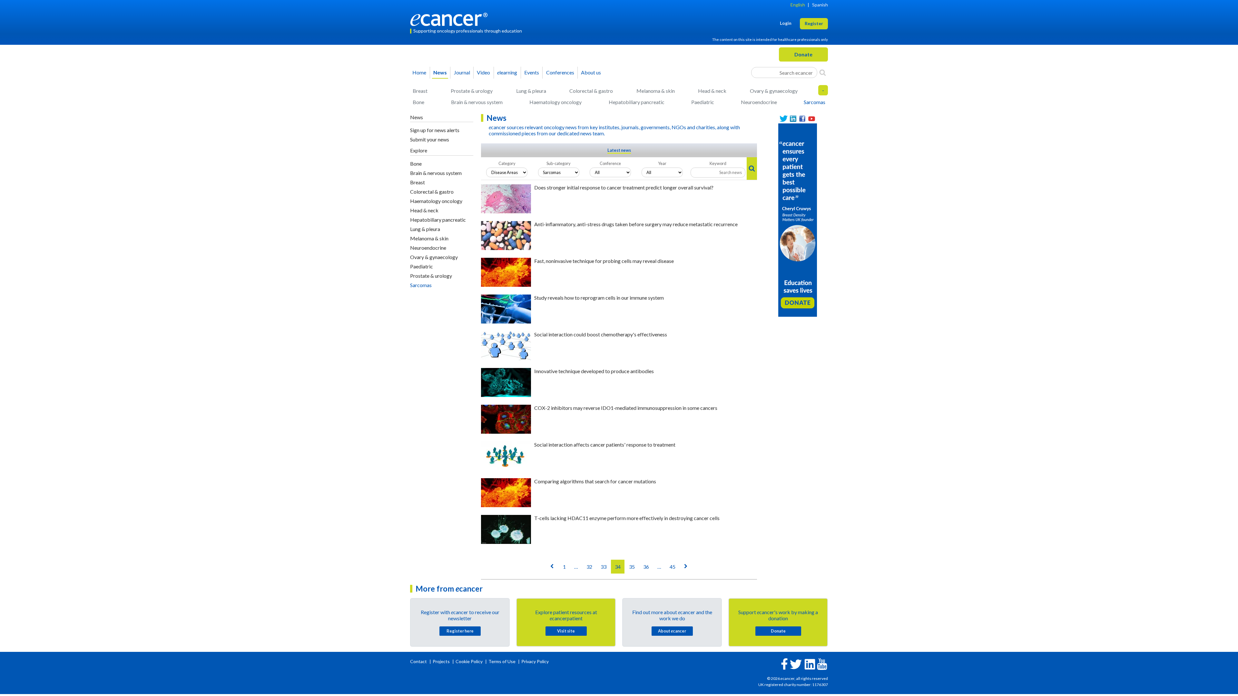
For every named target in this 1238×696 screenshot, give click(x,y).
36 (646, 567)
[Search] (822, 72)
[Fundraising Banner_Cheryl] (797, 219)
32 (589, 567)
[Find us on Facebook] (802, 119)
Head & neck (712, 91)
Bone (418, 102)
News (440, 72)
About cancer (672, 630)
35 (632, 567)
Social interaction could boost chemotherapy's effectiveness (600, 334)
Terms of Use (502, 661)
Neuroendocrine (759, 102)
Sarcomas (814, 102)
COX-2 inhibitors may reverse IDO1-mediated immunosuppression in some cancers (625, 408)
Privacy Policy (535, 661)
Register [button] (814, 23)
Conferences (560, 72)
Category (507, 163)
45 (672, 567)
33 (603, 567)
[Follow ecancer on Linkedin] (809, 663)
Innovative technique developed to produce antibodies (594, 371)
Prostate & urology (472, 91)
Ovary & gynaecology (774, 91)
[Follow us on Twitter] (784, 119)
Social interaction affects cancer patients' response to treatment (604, 444)
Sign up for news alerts (434, 130)
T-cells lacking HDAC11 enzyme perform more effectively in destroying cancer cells (627, 518)
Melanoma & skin (655, 91)
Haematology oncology (555, 102)
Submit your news (429, 139)
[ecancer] (450, 18)
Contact (419, 661)
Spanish (820, 4)
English (798, 4)
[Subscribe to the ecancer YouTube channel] (822, 663)
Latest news (619, 150)
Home (419, 72)
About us (591, 72)
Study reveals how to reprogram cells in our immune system (599, 298)
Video (483, 72)
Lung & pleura (531, 91)
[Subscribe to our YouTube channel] (812, 119)
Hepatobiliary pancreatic (636, 102)
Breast (420, 91)
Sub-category (558, 163)
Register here (460, 630)
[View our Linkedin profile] (793, 119)
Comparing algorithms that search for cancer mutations (595, 481)
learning (507, 72)
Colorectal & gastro (591, 91)
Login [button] (785, 23)
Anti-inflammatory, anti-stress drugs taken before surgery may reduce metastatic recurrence (636, 224)
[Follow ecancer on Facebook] (784, 663)
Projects (442, 661)
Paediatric (702, 102)
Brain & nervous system (477, 102)
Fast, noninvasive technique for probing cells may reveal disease (604, 261)
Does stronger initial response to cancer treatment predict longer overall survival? (623, 187)
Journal (462, 72)
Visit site (566, 630)
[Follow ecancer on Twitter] (795, 663)
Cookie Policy (469, 661)
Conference (610, 163)
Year (662, 163)
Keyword (718, 163)
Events (531, 72)
